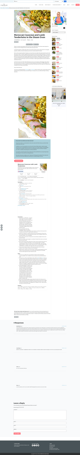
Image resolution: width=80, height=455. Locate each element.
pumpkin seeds (23, 188)
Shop (64, 4)
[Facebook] (32, 445)
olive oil (22, 185)
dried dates (23, 202)
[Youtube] (38, 445)
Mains (4, 7)
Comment (15, 409)
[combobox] (57, 28)
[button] (41, 171)
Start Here (41, 4)
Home (36, 4)
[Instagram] (34, 445)
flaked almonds (23, 189)
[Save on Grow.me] (19, 42)
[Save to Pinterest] (16, 42)
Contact (73, 4)
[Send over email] (18, 42)
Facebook (26, 69)
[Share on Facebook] (15, 42)
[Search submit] (65, 1)
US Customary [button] (20, 205)
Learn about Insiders (18, 160)
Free (32, 39)
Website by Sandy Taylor (45, 453)
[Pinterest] (36, 445)
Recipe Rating (16, 407)
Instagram (33, 69)
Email (15, 425)
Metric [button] (24, 205)
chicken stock (24, 201)
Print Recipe (36, 44)
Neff (38, 257)
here (42, 257)
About (68, 4)
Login (78, 4)
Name (15, 421)
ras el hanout (23, 193)
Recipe (29, 39)
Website (15, 429)
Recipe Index (47, 4)
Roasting (7, 7)
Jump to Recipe (29, 44)
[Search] (64, 28)
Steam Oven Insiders (57, 4)
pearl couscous (23, 199)
